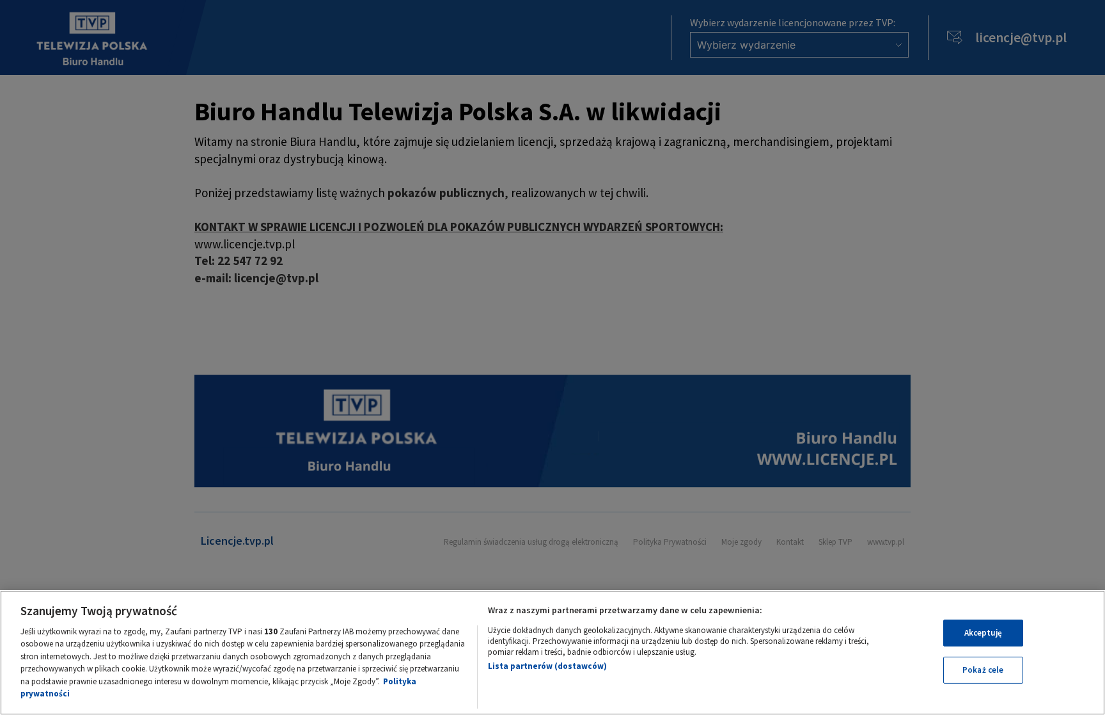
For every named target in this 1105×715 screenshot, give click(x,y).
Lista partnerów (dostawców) (547, 666)
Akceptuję (983, 632)
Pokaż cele (982, 669)
